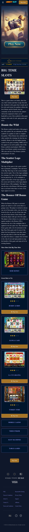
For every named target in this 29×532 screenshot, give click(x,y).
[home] (11, 3)
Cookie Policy (18, 506)
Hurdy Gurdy (14, 306)
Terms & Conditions (7, 495)
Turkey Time (14, 410)
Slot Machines (14, 440)
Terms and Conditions (8, 506)
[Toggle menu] (3, 2)
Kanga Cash (14, 340)
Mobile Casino (14, 422)
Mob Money (14, 271)
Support (17, 499)
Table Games (14, 448)
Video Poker (14, 431)
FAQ (4, 491)
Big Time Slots (15, 64)
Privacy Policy (18, 495)
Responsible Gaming (19, 491)
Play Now (23, 2)
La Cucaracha (14, 375)
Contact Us (5, 502)
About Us (5, 499)
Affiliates (17, 502)
